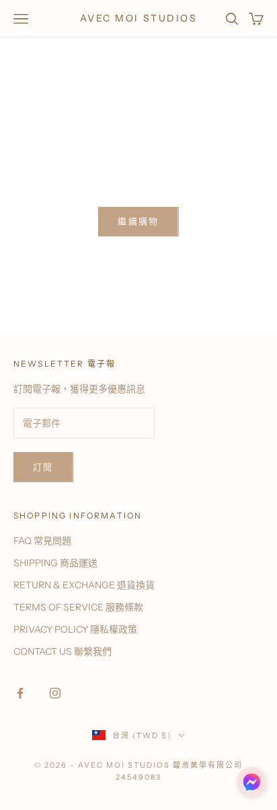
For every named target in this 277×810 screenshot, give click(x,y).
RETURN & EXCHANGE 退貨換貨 (84, 585)
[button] (251, 782)
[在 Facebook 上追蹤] (20, 693)
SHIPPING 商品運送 (55, 563)
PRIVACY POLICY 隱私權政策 (75, 629)
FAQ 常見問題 (42, 541)
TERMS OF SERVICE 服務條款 (78, 607)
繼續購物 (138, 221)
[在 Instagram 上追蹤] (55, 693)
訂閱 (43, 466)
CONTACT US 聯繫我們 (62, 651)
